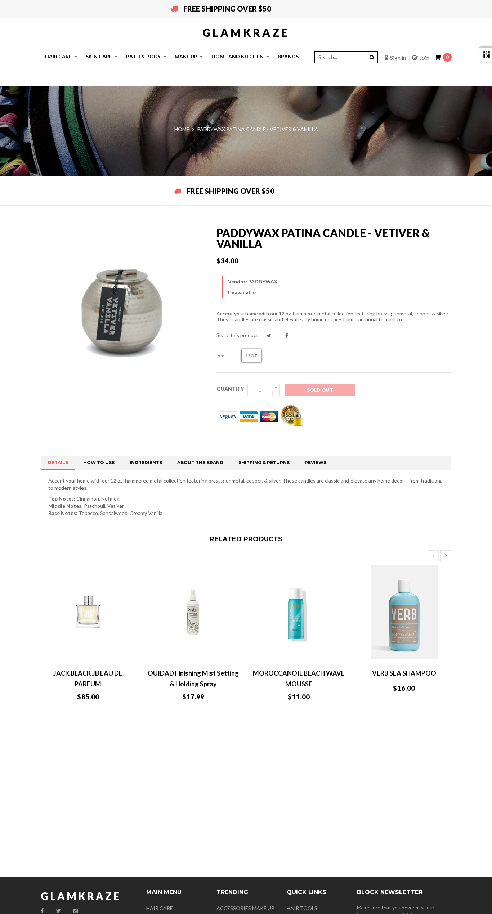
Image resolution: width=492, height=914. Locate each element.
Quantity (230, 389)
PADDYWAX (263, 281)
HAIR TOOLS (302, 908)
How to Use (99, 462)
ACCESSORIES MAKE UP (245, 908)
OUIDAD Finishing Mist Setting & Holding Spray (193, 678)
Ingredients (146, 462)
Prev (433, 555)
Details (58, 462)
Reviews (315, 462)
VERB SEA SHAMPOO (404, 673)
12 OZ (251, 355)
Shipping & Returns (264, 462)
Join (424, 57)
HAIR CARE (159, 908)
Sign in (398, 57)
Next (445, 555)
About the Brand (200, 462)
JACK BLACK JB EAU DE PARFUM (87, 678)
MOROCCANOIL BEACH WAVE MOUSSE (299, 678)
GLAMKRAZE (246, 32)
